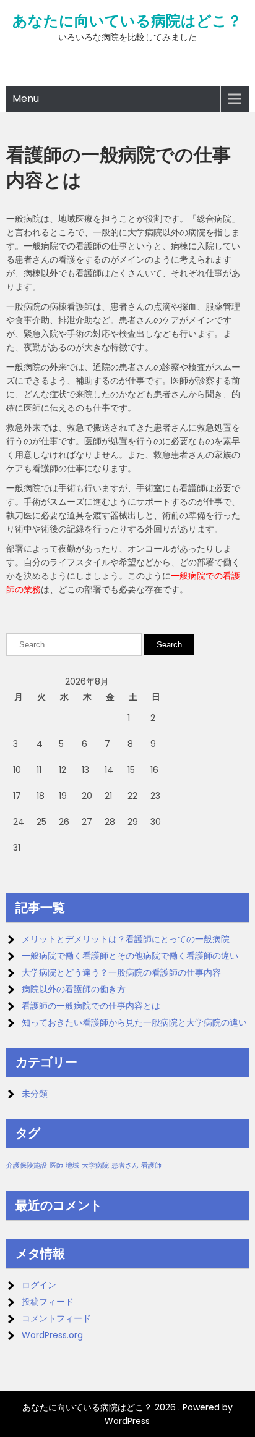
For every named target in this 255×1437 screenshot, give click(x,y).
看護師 (151, 1165)
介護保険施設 (26, 1165)
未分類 (35, 1093)
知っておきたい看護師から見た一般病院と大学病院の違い (134, 1022)
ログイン (39, 1285)
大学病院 (95, 1165)
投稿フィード (48, 1302)
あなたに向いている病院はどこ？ (127, 21)
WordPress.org (52, 1335)
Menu (25, 98)
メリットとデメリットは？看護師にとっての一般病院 (126, 939)
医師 (56, 1165)
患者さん (125, 1165)
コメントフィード (56, 1318)
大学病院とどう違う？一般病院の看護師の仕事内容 (121, 972)
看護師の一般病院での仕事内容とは (91, 1006)
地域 (72, 1165)
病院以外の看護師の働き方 (74, 989)
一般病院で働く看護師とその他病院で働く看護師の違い (130, 956)
